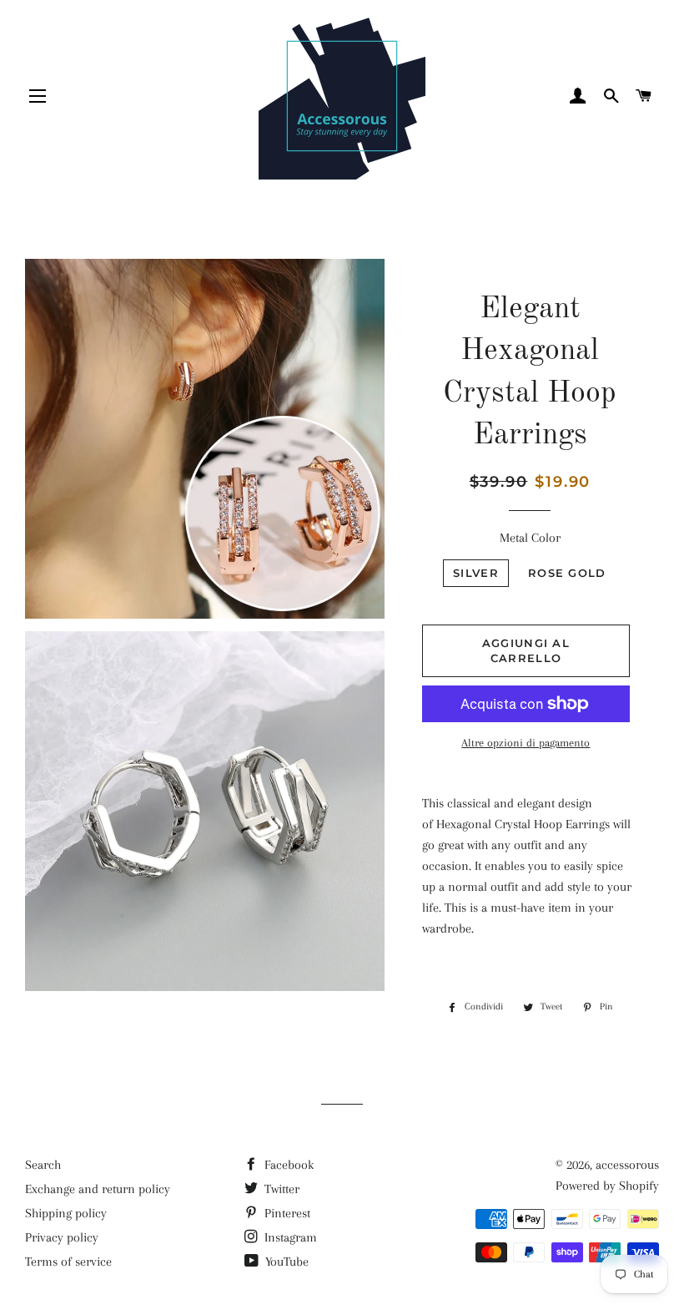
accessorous (627, 1164)
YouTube (285, 1261)
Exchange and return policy (97, 1188)
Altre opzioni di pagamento (525, 742)
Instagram (289, 1237)
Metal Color (530, 537)
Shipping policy (66, 1213)
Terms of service (68, 1261)
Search (43, 1164)
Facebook (287, 1164)
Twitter (280, 1188)
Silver (476, 572)
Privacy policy (61, 1237)
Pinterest (285, 1213)
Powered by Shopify (607, 1185)
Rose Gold (567, 572)
